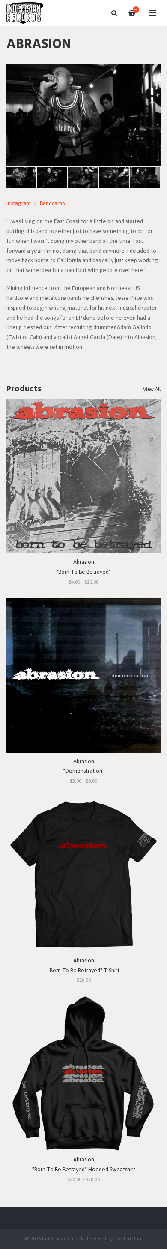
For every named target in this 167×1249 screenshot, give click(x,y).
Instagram (18, 203)
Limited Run (127, 1238)
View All (152, 389)
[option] (83, 115)
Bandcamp (52, 203)
